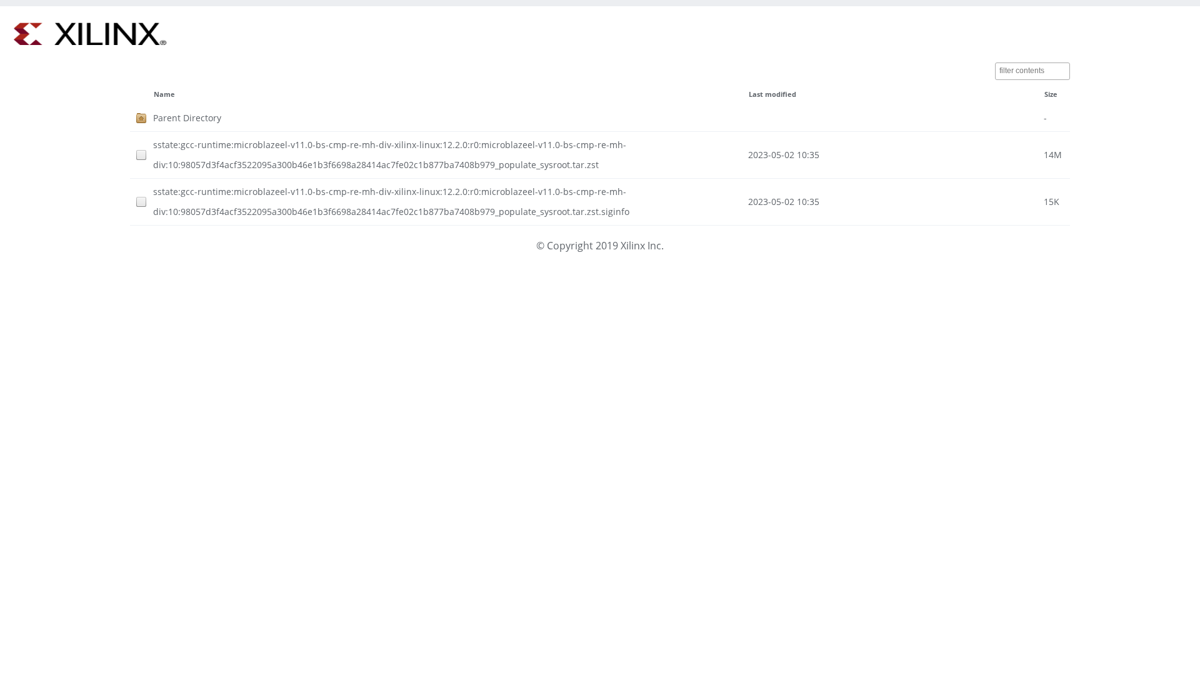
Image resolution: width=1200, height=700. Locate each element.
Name (164, 94)
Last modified (772, 94)
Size (1051, 94)
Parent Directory (187, 118)
